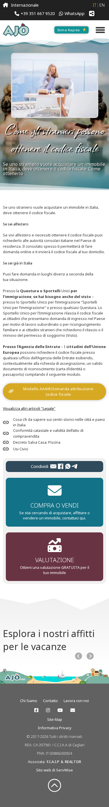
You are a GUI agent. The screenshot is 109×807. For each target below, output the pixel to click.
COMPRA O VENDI (55, 505)
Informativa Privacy (55, 727)
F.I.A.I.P (53, 761)
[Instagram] (47, 710)
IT (94, 5)
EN (102, 5)
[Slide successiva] (90, 656)
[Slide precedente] (78, 656)
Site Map (54, 719)
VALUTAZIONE (54, 560)
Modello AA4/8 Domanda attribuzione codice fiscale (58, 391)
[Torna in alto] (54, 786)
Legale (48, 408)
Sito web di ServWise (54, 770)
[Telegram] (75, 466)
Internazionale (25, 5)
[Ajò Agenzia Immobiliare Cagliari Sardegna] (16, 30)
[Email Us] (72, 710)
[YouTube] (60, 710)
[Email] (53, 466)
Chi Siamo (28, 700)
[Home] (5, 5)
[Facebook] (60, 466)
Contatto (50, 700)
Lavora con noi (76, 700)
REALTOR (73, 761)
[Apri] (100, 30)
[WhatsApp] (68, 466)
